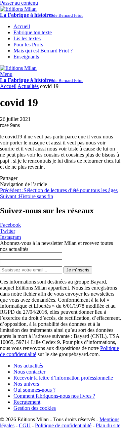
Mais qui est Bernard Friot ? (43, 50)
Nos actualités (28, 365)
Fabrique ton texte (32, 32)
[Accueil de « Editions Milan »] (18, 9)
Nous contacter (29, 372)
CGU (25, 425)
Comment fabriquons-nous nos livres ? (54, 396)
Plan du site (108, 425)
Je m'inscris (77, 269)
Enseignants (26, 56)
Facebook (10, 225)
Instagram (10, 237)
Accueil (8, 86)
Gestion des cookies (34, 408)
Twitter (7, 231)
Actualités (28, 86)
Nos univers (26, 384)
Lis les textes (27, 38)
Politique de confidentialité (63, 425)
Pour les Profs (28, 44)
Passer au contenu (19, 3)
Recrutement (26, 402)
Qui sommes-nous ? (34, 390)
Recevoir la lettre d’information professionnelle (63, 378)
